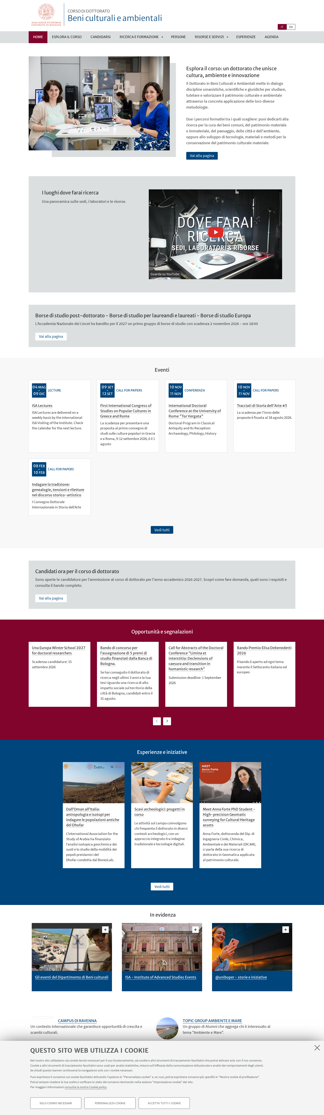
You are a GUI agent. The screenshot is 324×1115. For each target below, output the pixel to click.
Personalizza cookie (110, 1103)
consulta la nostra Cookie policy (86, 1087)
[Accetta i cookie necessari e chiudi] (317, 1047)
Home (38, 37)
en (291, 27)
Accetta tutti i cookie (164, 1103)
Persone (178, 37)
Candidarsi (101, 37)
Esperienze (246, 37)
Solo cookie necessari (55, 1103)
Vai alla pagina (202, 155)
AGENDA (271, 37)
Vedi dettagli (105, 929)
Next (167, 721)
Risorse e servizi (209, 37)
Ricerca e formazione (139, 37)
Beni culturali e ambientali (115, 16)
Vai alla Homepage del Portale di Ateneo (46, 14)
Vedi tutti (162, 529)
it (282, 27)
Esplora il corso (67, 37)
